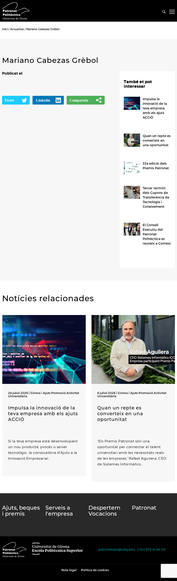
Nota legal (69, 570)
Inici (5, 29)
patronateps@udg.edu (116, 549)
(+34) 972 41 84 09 (151, 549)
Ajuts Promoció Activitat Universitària (43, 394)
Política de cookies (95, 570)
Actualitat (17, 29)
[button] (3, 491)
